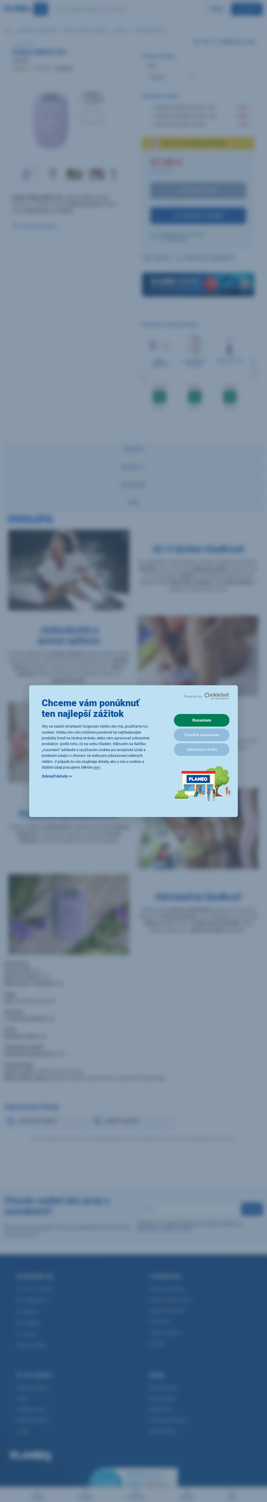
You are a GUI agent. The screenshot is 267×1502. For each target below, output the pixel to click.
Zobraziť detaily (57, 776)
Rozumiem (201, 720)
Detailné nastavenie (202, 735)
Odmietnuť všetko (201, 749)
